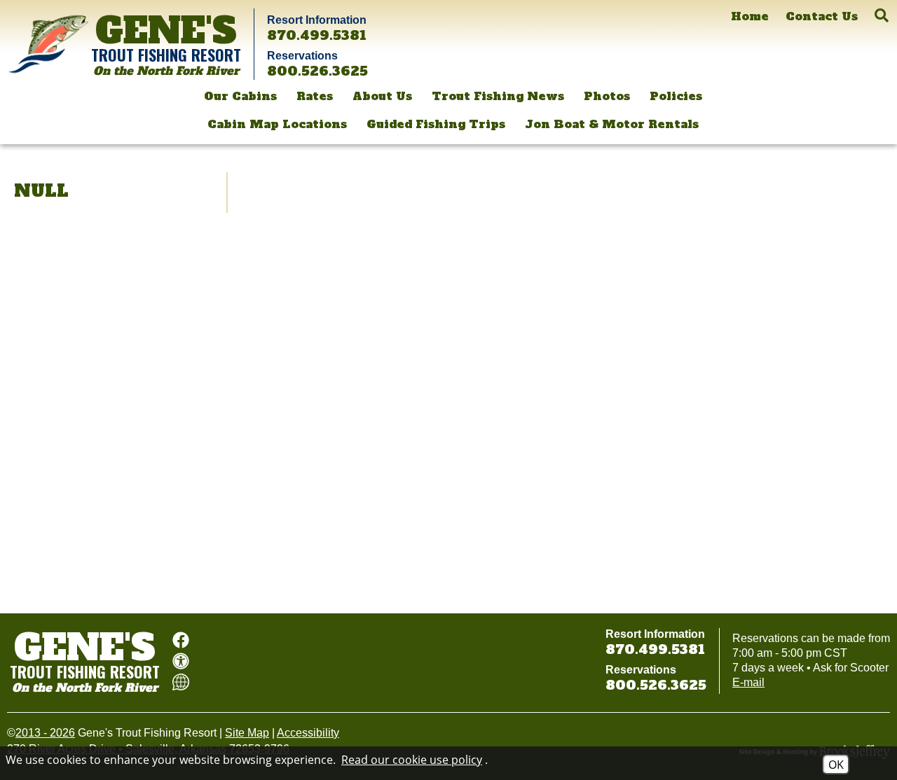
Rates (314, 96)
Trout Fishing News (498, 96)
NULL (41, 190)
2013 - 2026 (45, 733)
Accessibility (308, 733)
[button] (882, 15)
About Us (382, 96)
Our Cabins (240, 96)
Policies (676, 96)
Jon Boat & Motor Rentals (612, 124)
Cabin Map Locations (277, 124)
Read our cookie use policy (411, 759)
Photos (607, 96)
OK (836, 764)
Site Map (247, 733)
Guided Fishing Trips (436, 124)
